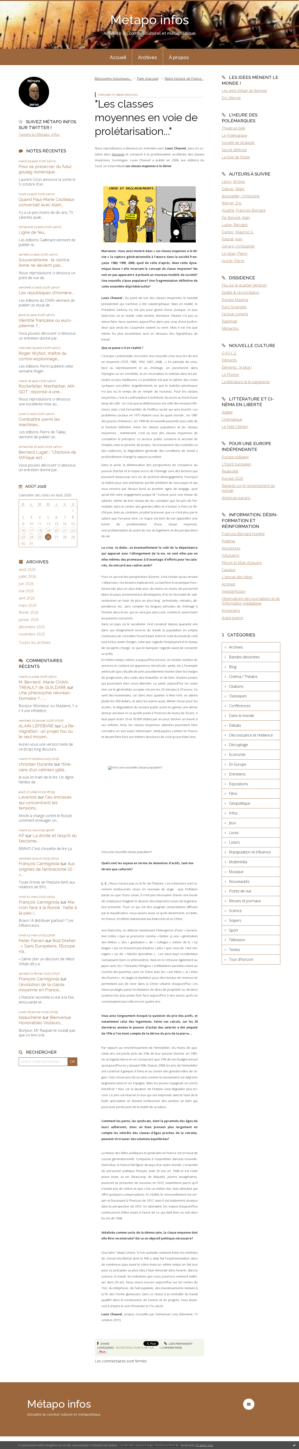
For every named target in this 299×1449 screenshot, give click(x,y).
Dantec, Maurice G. (238, 232)
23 (23, 537)
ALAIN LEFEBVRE (36, 725)
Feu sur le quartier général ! (244, 285)
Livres (234, 832)
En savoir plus (204, 1445)
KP (21, 835)
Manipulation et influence (250, 852)
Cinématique (232, 419)
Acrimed (228, 584)
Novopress (231, 548)
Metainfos (230, 328)
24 (31, 537)
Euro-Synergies (234, 306)
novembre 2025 (32, 634)
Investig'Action (234, 591)
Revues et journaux (245, 900)
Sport (233, 930)
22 (73, 530)
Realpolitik (230, 471)
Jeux (232, 822)
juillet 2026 (27, 576)
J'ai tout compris (235, 313)
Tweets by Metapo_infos (39, 134)
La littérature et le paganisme (246, 381)
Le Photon (230, 374)
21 (65, 530)
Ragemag (229, 321)
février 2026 (29, 612)
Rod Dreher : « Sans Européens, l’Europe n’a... (47, 946)
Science (235, 910)
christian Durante (36, 764)
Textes (234, 949)
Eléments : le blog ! (237, 367)
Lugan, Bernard (234, 224)
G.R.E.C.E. (229, 353)
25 (40, 537)
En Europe (237, 764)
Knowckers (231, 610)
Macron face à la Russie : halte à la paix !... (48, 908)
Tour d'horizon (241, 959)
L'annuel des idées (237, 576)
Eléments (229, 360)
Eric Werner (231, 97)
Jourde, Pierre (233, 260)
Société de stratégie (238, 142)
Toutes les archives (35, 642)
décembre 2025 (32, 627)
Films (233, 793)
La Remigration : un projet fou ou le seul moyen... (47, 731)
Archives (147, 57)
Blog (232, 666)
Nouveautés (239, 881)
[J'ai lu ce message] (294, 1445)
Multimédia (238, 861)
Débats (235, 725)
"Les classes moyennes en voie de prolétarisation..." (146, 117)
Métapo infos (149, 19)
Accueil (118, 57)
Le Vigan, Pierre (234, 253)
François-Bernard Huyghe (243, 533)
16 (23, 530)
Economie (237, 754)
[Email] (248, 1404)
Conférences (239, 705)
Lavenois (28, 797)
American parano (236, 497)
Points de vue (144, 1347)
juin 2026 (26, 583)
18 (40, 530)
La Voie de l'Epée (236, 157)
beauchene (30, 1017)
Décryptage (238, 744)
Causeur (229, 569)
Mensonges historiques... (113, 78)
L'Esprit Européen (236, 464)
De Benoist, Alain (236, 217)
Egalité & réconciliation (240, 292)
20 (56, 530)
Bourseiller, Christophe (241, 196)
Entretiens (124, 1347)
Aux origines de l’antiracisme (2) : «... (47, 869)
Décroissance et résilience (251, 735)
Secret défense (234, 149)
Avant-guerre (232, 617)
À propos (179, 57)
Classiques (238, 695)
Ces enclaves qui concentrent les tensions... (45, 802)
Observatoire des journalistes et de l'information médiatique (251, 601)
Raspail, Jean (232, 239)
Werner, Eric (232, 203)
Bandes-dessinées (244, 657)
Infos (233, 813)
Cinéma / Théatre (243, 676)
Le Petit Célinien (235, 426)
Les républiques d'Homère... (46, 292)
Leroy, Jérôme (233, 181)
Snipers (235, 920)
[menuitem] (118, 57)
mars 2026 (27, 605)
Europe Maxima (235, 299)
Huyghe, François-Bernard (243, 210)
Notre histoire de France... (184, 78)
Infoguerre (230, 555)
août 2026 (27, 569)
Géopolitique (239, 803)
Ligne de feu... (32, 232)
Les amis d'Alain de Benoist (244, 90)
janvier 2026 (29, 619)
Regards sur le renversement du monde (248, 488)
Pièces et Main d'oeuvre (242, 562)
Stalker (227, 412)
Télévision (237, 939)
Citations (236, 686)
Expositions (238, 783)
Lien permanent (180, 1343)
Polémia (228, 541)
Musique (236, 871)
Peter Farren (31, 940)
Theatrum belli (233, 128)
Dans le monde (241, 715)
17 (31, 530)
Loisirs (234, 842)
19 (48, 530)
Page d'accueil (147, 78)
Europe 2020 (232, 478)
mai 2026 (26, 591)
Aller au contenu (15, 4)
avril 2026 (27, 598)
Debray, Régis (233, 188)
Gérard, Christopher (238, 246)
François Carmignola (39, 863)
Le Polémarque (234, 135)
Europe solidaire (235, 457)
